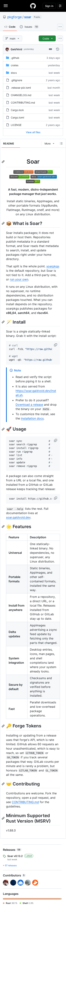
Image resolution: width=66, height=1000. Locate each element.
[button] (55, 344)
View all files (33, 132)
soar (27, 17)
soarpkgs (52, 266)
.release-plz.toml (21, 87)
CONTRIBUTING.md (23, 102)
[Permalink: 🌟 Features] (3, 526)
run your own (19, 279)
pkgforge (14, 17)
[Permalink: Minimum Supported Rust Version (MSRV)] (3, 818)
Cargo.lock (17, 110)
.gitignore (16, 80)
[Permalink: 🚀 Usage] (3, 429)
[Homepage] (33, 6)
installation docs (32, 418)
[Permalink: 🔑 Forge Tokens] (3, 725)
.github (15, 57)
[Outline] (61, 143)
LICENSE (16, 124)
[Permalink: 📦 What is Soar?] (3, 223)
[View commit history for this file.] (57, 49)
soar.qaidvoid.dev (18, 517)
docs (14, 72)
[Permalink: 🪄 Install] (3, 321)
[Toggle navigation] (5, 5)
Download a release (29, 404)
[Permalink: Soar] (3, 161)
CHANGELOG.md (21, 95)
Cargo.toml (17, 117)
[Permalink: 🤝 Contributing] (3, 783)
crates (14, 65)
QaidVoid (16, 49)
